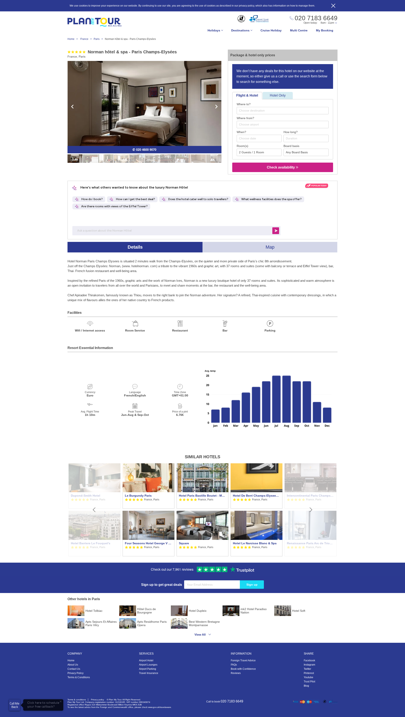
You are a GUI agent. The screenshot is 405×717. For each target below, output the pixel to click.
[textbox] (285, 110)
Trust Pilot (309, 681)
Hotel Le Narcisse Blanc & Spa (255, 543)
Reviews (236, 673)
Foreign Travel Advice (243, 660)
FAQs (234, 664)
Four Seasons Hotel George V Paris (148, 543)
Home (71, 660)
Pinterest (309, 673)
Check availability (281, 167)
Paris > (99, 39)
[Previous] (95, 510)
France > (87, 39)
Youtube (308, 677)
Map (270, 247)
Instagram (309, 664)
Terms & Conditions (79, 677)
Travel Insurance (148, 673)
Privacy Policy (76, 673)
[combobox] (283, 110)
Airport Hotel (146, 660)
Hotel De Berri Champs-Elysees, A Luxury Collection (256, 495)
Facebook (309, 660)
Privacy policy (97, 699)
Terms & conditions (77, 699)
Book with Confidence (243, 668)
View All (200, 634)
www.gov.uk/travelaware (159, 707)
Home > (74, 39)
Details (135, 247)
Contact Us (74, 668)
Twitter (307, 668)
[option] (149, 510)
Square (184, 543)
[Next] (311, 510)
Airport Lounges (148, 664)
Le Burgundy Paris (138, 495)
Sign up (252, 584)
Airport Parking (147, 668)
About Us (73, 664)
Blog (306, 685)
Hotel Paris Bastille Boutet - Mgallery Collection (202, 495)
